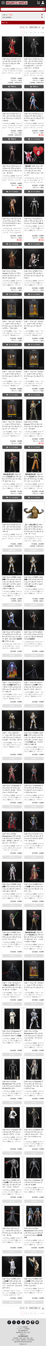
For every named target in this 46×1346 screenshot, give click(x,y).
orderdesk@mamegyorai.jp (24, 1341)
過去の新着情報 (6, 17)
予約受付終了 (12, 550)
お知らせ (7, 15)
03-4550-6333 (23, 1336)
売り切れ (12, 655)
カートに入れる (35, 139)
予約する (13, 86)
